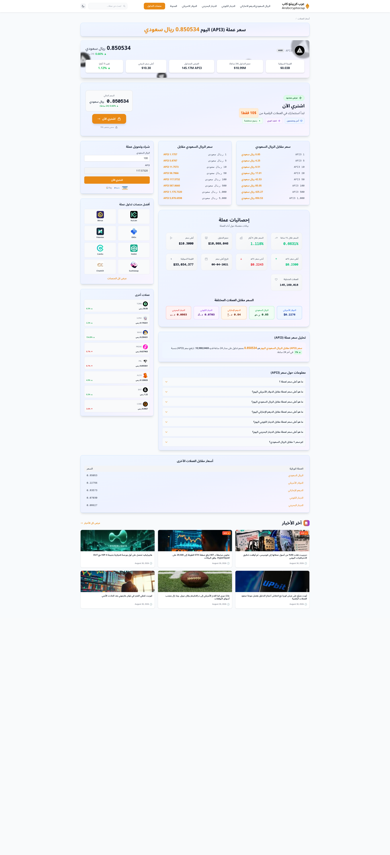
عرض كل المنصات (117, 278)
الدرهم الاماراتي (247, 6)
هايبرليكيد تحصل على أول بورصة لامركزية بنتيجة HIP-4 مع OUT (122, 555)
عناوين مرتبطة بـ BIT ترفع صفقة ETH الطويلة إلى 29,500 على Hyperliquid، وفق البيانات (201, 556)
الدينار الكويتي (228, 6)
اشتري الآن (108, 119)
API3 (147, 165)
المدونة (173, 6)
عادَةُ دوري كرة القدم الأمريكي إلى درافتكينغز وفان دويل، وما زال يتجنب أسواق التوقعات (197, 597)
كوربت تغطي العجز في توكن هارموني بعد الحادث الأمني (127, 596)
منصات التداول (154, 6)
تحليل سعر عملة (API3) (290, 338)
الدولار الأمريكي (295, 482)
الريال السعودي (262, 6)
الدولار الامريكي (189, 6)
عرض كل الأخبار (92, 523)
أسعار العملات (304, 18)
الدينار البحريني (209, 6)
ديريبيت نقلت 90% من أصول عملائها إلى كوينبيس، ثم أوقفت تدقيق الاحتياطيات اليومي (275, 556)
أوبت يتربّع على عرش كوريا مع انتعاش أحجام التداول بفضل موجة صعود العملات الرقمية (274, 597)
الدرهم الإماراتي (295, 490)
